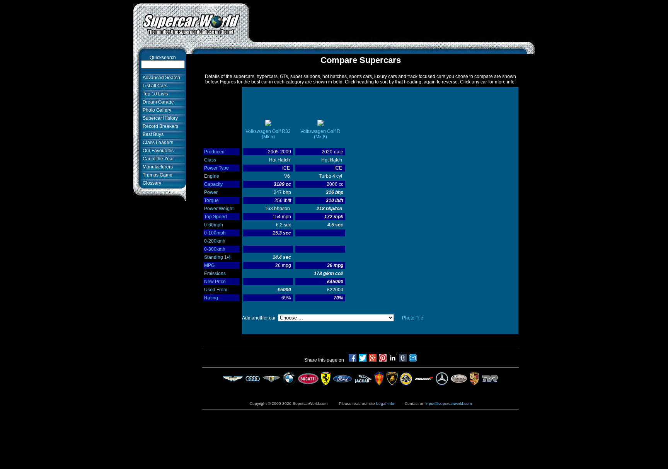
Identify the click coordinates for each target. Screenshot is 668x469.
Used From (215, 289)
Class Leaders (156, 142)
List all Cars (153, 85)
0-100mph (215, 233)
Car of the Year (157, 158)
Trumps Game (156, 175)
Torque (211, 200)
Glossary (150, 183)
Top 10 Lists (154, 94)
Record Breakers (159, 126)
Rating (211, 298)
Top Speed (215, 216)
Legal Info (385, 403)
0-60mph (213, 225)
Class (210, 160)
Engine (211, 176)
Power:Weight (218, 208)
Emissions (215, 273)
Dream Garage (157, 102)
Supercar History (159, 118)
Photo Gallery (155, 110)
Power (211, 192)
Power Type (216, 168)
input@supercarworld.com (449, 403)
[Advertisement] (392, 20)
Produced (214, 152)
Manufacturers (156, 167)
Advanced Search (160, 77)
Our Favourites (157, 150)
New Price (215, 281)
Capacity (213, 184)
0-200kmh (214, 241)
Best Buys (152, 134)
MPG (209, 265)
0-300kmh (214, 249)
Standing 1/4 (217, 257)
